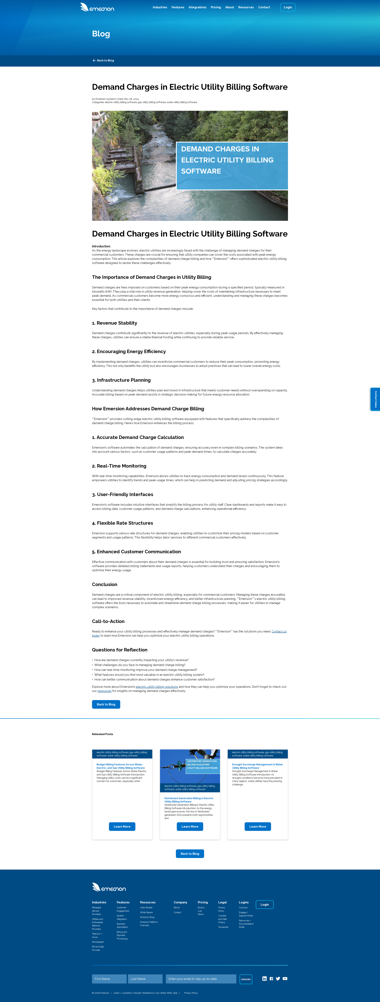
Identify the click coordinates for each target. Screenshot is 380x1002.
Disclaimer (223, 927)
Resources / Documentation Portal (246, 923)
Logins (244, 902)
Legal (222, 902)
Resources (246, 7)
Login (288, 7)
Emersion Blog (147, 917)
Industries (160, 7)
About (229, 7)
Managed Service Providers (96, 910)
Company (180, 902)
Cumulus (243, 907)
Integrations (197, 7)
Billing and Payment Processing (122, 935)
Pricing (216, 7)
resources (104, 691)
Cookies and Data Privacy (222, 919)
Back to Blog (105, 60)
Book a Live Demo (201, 910)
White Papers (146, 912)
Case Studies (146, 907)
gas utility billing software (152, 102)
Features (178, 7)
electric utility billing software (121, 102)
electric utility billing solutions (157, 687)
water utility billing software (182, 102)
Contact (264, 7)
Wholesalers (98, 942)
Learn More (122, 826)
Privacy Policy (191, 993)
